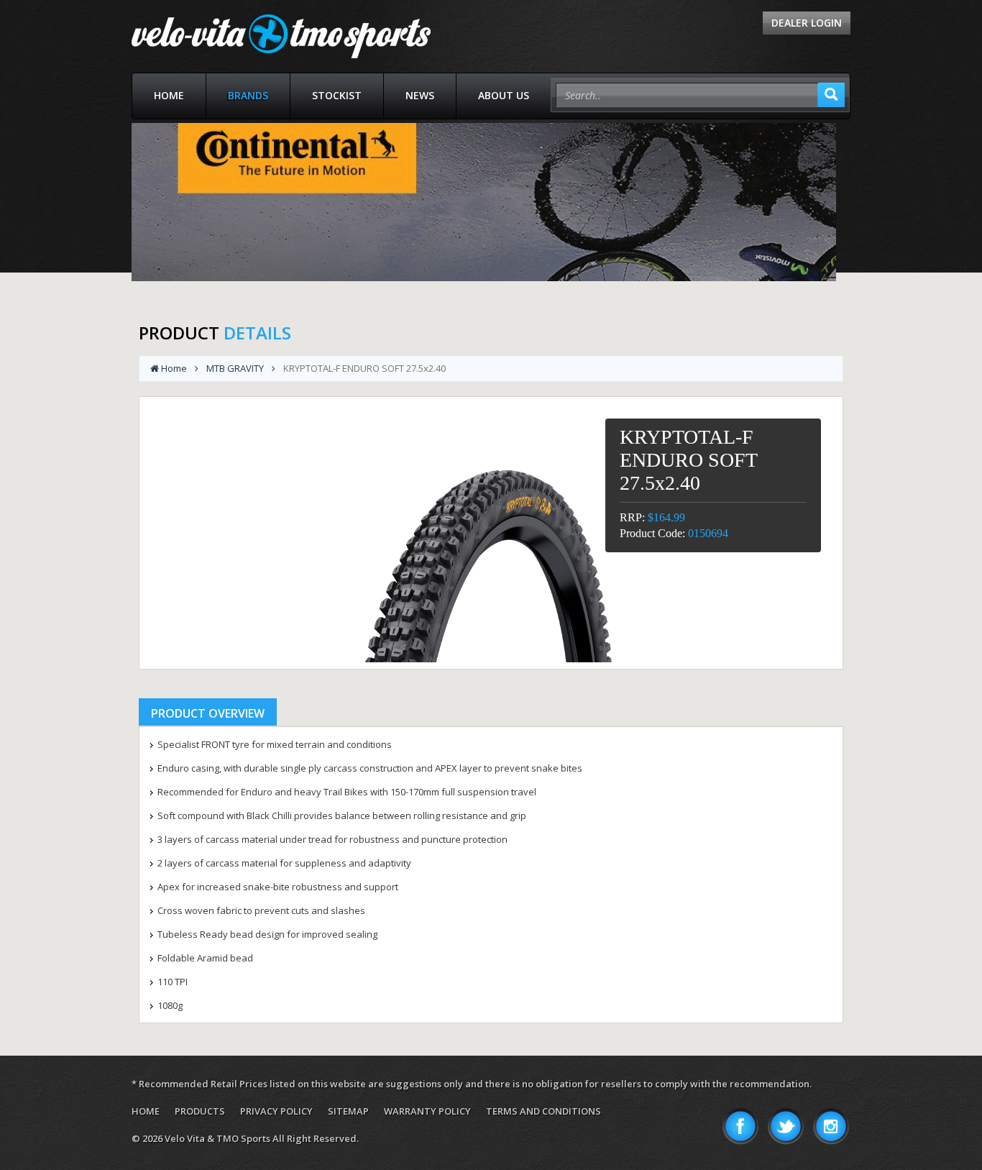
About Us (503, 95)
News (419, 95)
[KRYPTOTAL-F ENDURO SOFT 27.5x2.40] (491, 532)
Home (169, 95)
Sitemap (348, 1111)
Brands (248, 95)
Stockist (337, 95)
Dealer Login (806, 22)
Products (200, 1111)
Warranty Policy (427, 1111)
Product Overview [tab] (208, 713)
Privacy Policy (276, 1111)
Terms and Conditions (543, 1111)
